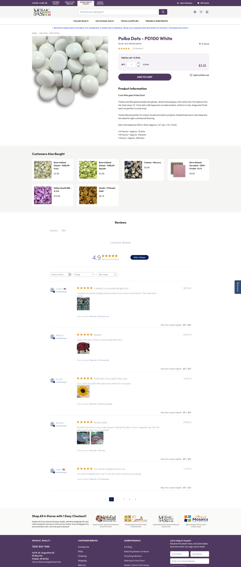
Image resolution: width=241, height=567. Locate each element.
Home (34, 33)
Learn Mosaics (186, 3)
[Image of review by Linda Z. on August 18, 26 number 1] (83, 304)
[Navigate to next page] (135, 499)
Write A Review (139, 257)
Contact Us (83, 546)
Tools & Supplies (130, 21)
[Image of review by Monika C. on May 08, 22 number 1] (83, 438)
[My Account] (195, 12)
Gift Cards (204, 3)
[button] (56, 3)
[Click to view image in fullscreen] (70, 74)
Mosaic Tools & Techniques (136, 565)
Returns (82, 565)
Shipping (82, 560)
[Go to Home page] (42, 12)
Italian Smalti (80, 21)
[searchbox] (58, 274)
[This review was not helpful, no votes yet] (189, 325)
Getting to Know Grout (134, 560)
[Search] (163, 12)
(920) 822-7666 (40, 546)
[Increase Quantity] (138, 63)
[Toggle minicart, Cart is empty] (207, 12)
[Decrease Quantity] (138, 66)
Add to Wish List (201, 75)
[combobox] (84, 274)
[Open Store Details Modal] (46, 3)
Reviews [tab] (54, 230)
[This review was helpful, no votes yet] (184, 325)
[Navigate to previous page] (105, 499)
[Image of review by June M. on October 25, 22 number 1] (83, 391)
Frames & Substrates (157, 21)
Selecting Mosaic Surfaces (136, 551)
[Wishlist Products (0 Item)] (201, 12)
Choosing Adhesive (133, 556)
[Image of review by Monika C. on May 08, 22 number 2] (97, 438)
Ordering (82, 556)
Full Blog (128, 546)
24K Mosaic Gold (105, 21)
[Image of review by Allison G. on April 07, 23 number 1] (83, 347)
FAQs (80, 551)
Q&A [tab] (63, 230)
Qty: (123, 64)
